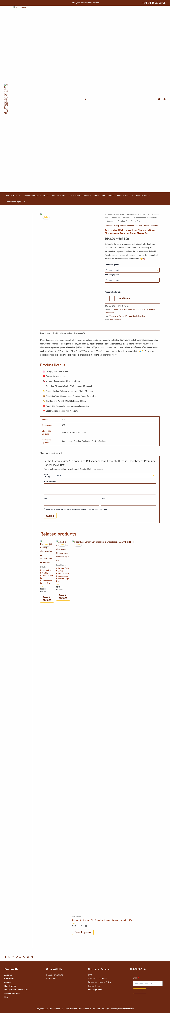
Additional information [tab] (62, 333)
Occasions (130, 214)
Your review (50, 481)
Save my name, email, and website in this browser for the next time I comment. (77, 509)
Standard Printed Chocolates (147, 226)
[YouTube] (31, 957)
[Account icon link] (164, 99)
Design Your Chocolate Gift (104, 195)
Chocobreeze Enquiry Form (15, 202)
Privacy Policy (94, 986)
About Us (8, 975)
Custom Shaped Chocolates (79, 195)
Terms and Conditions (97, 978)
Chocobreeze (115, 319)
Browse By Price (141, 195)
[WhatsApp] (13, 957)
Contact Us (9, 978)
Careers (7, 982)
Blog (6, 997)
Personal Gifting (11, 195)
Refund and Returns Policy (99, 982)
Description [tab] (45, 333)
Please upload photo (113, 292)
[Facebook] (5, 957)
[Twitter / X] (28, 957)
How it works (10, 986)
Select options (47, 598)
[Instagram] (9, 957)
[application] (18, 195)
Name (47, 499)
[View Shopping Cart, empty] (159, 99)
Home (107, 214)
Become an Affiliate (54, 975)
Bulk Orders (51, 978)
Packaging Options (112, 275)
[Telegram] (17, 957)
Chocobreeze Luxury (58, 195)
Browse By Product (123, 195)
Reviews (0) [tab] (79, 333)
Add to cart (125, 298)
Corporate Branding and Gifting (34, 195)
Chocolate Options (112, 265)
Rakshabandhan (139, 316)
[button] (85, 99)
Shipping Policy (95, 989)
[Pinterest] (24, 957)
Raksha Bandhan (143, 214)
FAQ (90, 975)
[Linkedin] (20, 957)
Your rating (47, 475)
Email (104, 499)
